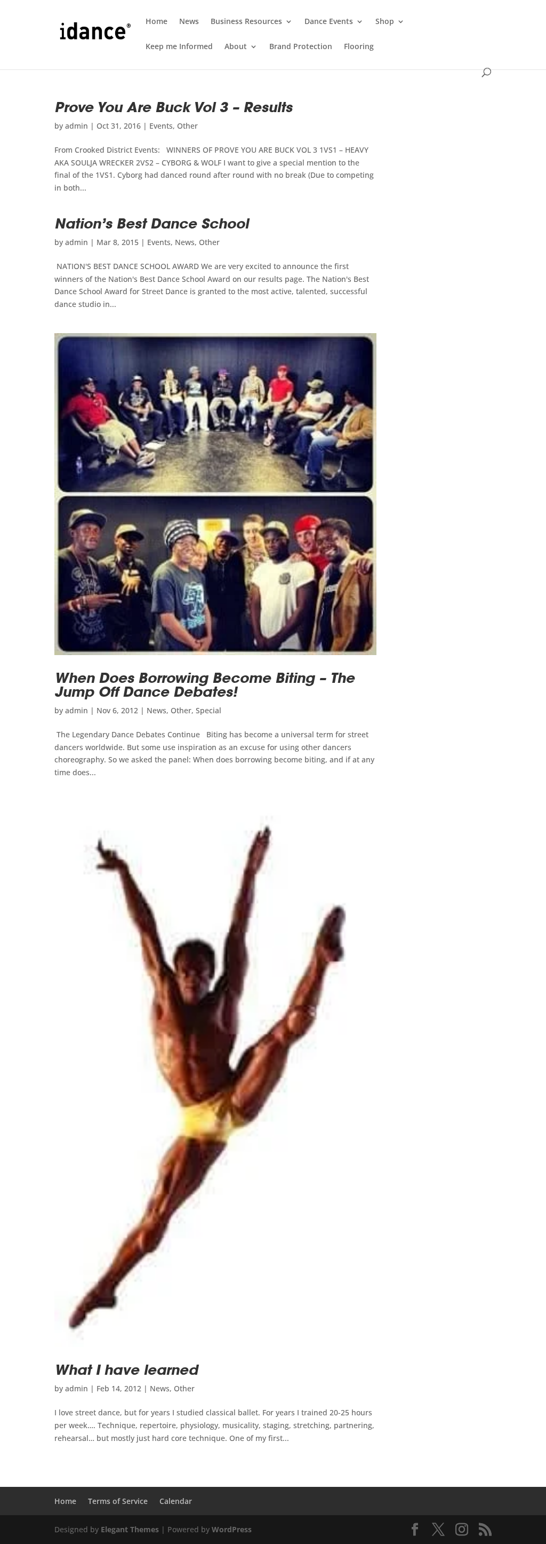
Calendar (175, 1501)
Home (156, 22)
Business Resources (246, 22)
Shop (384, 22)
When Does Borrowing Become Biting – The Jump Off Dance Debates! (204, 684)
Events (161, 126)
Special (208, 710)
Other (187, 126)
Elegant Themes (130, 1529)
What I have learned (126, 1369)
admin (76, 126)
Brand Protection (300, 47)
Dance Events (328, 22)
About (235, 47)
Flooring (359, 47)
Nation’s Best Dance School (151, 223)
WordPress (232, 1529)
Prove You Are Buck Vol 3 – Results (173, 107)
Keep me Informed (179, 47)
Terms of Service (118, 1501)
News (189, 22)
